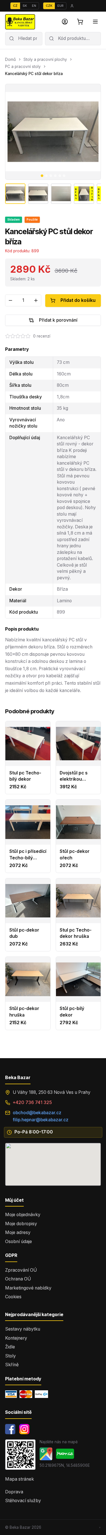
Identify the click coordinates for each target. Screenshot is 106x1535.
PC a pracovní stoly (23, 66)
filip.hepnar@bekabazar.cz (40, 1119)
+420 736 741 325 (32, 1102)
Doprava (14, 1492)
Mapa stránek (19, 1479)
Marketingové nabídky (28, 1288)
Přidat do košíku (78, 300)
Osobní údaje (18, 1241)
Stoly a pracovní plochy (45, 59)
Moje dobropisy (21, 1223)
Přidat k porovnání (58, 320)
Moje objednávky (22, 1214)
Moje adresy (18, 1232)
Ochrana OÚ (18, 1279)
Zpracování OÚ (21, 1270)
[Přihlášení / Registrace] (65, 22)
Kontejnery (16, 1338)
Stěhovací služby (23, 1500)
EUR (60, 6)
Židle (10, 1347)
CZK (49, 6)
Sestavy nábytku (22, 1329)
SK (25, 6)
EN (34, 6)
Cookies (13, 1296)
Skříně (12, 1364)
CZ (15, 6)
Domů (10, 59)
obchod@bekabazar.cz (37, 1112)
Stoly (10, 1356)
